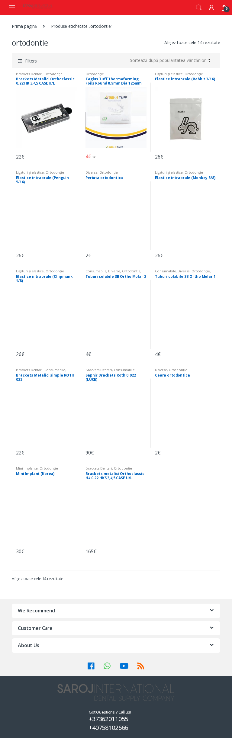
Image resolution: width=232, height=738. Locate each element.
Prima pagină (24, 26)
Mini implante (27, 468)
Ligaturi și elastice (169, 74)
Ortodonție (53, 74)
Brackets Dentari (29, 74)
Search (198, 7)
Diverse (91, 172)
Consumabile (95, 271)
